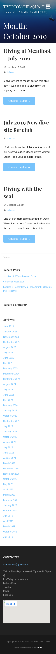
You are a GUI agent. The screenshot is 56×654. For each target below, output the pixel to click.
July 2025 (8, 352)
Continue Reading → (19, 100)
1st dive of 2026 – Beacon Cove (19, 276)
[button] (48, 7)
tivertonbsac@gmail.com (15, 564)
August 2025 (9, 347)
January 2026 (10, 331)
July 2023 (8, 426)
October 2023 (10, 416)
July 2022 (8, 447)
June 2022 (8, 452)
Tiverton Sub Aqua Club (27, 6)
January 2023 (10, 431)
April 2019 (8, 521)
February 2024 (10, 405)
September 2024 (11, 379)
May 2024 (8, 400)
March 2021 (9, 463)
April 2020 (8, 489)
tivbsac (11, 72)
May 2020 (8, 484)
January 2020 (10, 505)
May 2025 (8, 363)
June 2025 (8, 358)
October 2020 (10, 479)
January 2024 (10, 410)
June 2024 (8, 395)
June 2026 (8, 326)
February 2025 (10, 368)
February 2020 (10, 500)
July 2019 (8, 516)
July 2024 (8, 389)
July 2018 (8, 537)
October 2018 (10, 531)
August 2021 (9, 458)
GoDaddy (37, 647)
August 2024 (9, 384)
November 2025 (11, 337)
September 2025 (11, 342)
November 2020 (11, 474)
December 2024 (11, 373)
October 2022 (10, 437)
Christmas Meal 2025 (13, 281)
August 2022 (9, 442)
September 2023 (11, 421)
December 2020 (11, 468)
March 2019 (9, 526)
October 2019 (10, 510)
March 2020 (9, 495)
